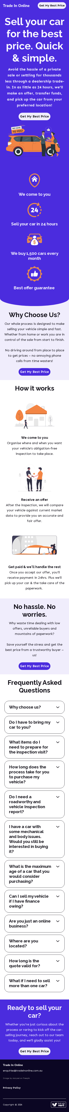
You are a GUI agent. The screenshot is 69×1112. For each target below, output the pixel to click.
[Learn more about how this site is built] (58, 1105)
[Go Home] (16, 5)
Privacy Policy (12, 1087)
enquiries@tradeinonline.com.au (23, 1070)
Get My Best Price (52, 5)
